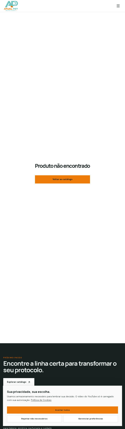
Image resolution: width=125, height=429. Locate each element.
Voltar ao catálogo (62, 179)
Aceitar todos (62, 410)
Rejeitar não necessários (34, 418)
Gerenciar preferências (90, 418)
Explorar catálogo (16, 382)
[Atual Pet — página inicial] (11, 6)
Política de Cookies (41, 400)
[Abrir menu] (118, 5)
